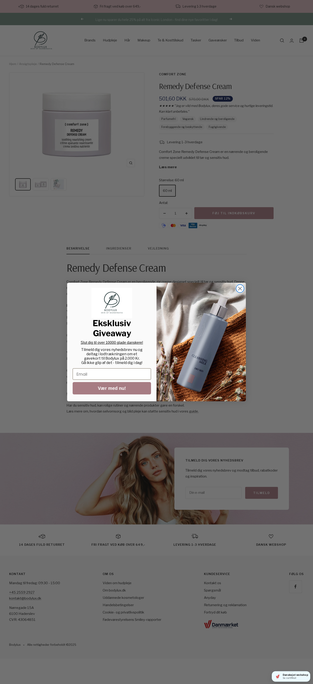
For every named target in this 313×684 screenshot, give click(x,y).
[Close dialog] (240, 289)
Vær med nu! (112, 388)
